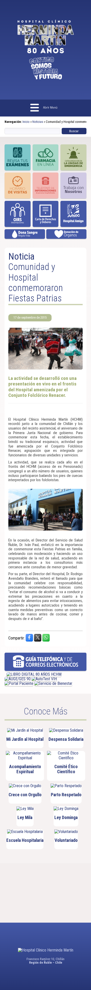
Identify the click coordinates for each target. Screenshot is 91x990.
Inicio (26, 122)
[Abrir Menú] (45, 108)
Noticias (37, 122)
